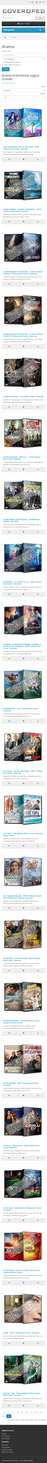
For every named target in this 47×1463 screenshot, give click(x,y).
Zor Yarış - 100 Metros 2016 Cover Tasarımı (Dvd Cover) (23, 834)
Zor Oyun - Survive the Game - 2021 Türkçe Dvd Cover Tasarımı (22, 772)
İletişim (4, 1434)
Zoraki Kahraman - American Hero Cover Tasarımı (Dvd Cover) (21, 1021)
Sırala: (43, 87)
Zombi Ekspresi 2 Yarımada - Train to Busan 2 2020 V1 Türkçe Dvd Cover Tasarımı (23, 272)
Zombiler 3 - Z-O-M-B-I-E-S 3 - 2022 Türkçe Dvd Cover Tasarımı (22, 583)
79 (41, 1413)
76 (27, 1413)
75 (22, 1413)
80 (4, 1416)
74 (17, 1413)
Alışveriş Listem (7, 1450)
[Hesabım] (32, 2)
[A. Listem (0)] (37, 2)
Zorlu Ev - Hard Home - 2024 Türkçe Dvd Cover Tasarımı (21, 1146)
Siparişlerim (6, 1447)
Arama (13, 37)
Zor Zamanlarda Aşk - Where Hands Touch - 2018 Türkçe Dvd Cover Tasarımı (22, 897)
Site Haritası (6, 1438)
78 (36, 1413)
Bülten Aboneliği (7, 1452)
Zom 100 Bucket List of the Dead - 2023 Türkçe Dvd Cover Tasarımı (21, 148)
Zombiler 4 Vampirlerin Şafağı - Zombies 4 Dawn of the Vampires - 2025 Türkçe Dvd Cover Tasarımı (22, 646)
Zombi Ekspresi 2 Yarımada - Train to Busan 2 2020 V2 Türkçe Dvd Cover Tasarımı (23, 335)
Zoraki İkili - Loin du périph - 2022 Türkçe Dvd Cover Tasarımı (21, 959)
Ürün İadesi (6, 1436)
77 (31, 1413)
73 (13, 1413)
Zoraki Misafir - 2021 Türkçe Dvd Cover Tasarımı (21, 1084)
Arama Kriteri (6, 51)
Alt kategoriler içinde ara (12, 62)
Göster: (42, 94)
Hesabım (5, 1445)
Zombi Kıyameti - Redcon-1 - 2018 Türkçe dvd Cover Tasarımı (21, 458)
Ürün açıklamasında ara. (12, 65)
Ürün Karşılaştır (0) (8, 83)
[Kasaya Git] (43, 2)
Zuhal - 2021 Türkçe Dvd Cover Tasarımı (21, 1332)
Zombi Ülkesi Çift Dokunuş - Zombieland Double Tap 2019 (21, 520)
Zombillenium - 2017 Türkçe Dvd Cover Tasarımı (20, 709)
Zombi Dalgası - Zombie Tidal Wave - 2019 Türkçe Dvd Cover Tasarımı (22, 210)
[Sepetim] (40, 2)
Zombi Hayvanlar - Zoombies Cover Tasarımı (23, 396)
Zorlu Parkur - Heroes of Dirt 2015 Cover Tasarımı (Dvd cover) (21, 1271)
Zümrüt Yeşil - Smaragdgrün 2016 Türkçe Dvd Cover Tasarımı (21, 1394)
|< (4, 1413)
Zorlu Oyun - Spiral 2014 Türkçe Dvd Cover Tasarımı (22, 1209)
